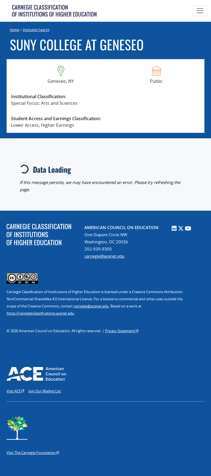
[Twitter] (181, 228)
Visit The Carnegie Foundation (31, 452)
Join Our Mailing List (45, 391)
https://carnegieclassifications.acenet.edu (40, 313)
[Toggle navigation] (200, 10)
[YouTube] (188, 228)
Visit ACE (14, 391)
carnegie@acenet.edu (104, 256)
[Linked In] (174, 228)
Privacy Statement (120, 330)
